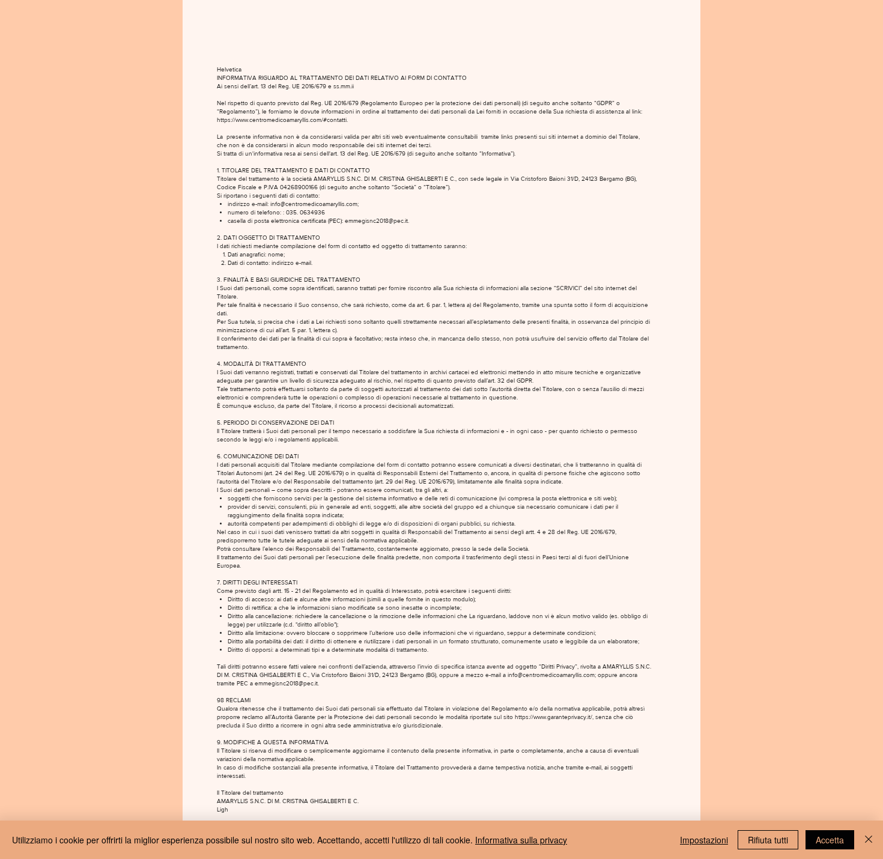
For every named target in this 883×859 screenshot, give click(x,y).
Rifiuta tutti (768, 840)
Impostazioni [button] (704, 840)
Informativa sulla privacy (521, 840)
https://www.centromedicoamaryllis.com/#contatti (282, 120)
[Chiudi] (868, 839)
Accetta (830, 840)
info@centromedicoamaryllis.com (313, 204)
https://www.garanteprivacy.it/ (553, 717)
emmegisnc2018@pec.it (376, 220)
